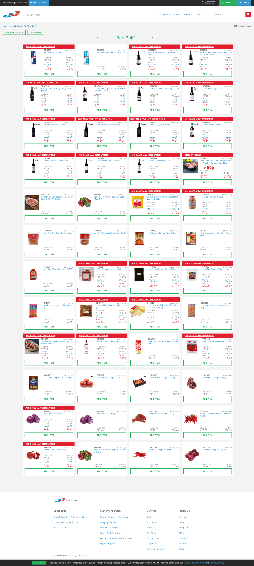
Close (39, 562)
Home (5, 26)
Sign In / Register (38, 2)
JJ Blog (181, 548)
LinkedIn (182, 538)
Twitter (181, 522)
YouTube (182, 543)
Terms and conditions (194, 562)
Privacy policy (216, 562)
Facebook (183, 517)
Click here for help (208, 3)
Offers (188, 14)
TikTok (181, 533)
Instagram (183, 527)
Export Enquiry (107, 543)
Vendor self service (109, 527)
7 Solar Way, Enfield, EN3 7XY (68, 522)
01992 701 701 (61, 527)
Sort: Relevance (12, 32)
